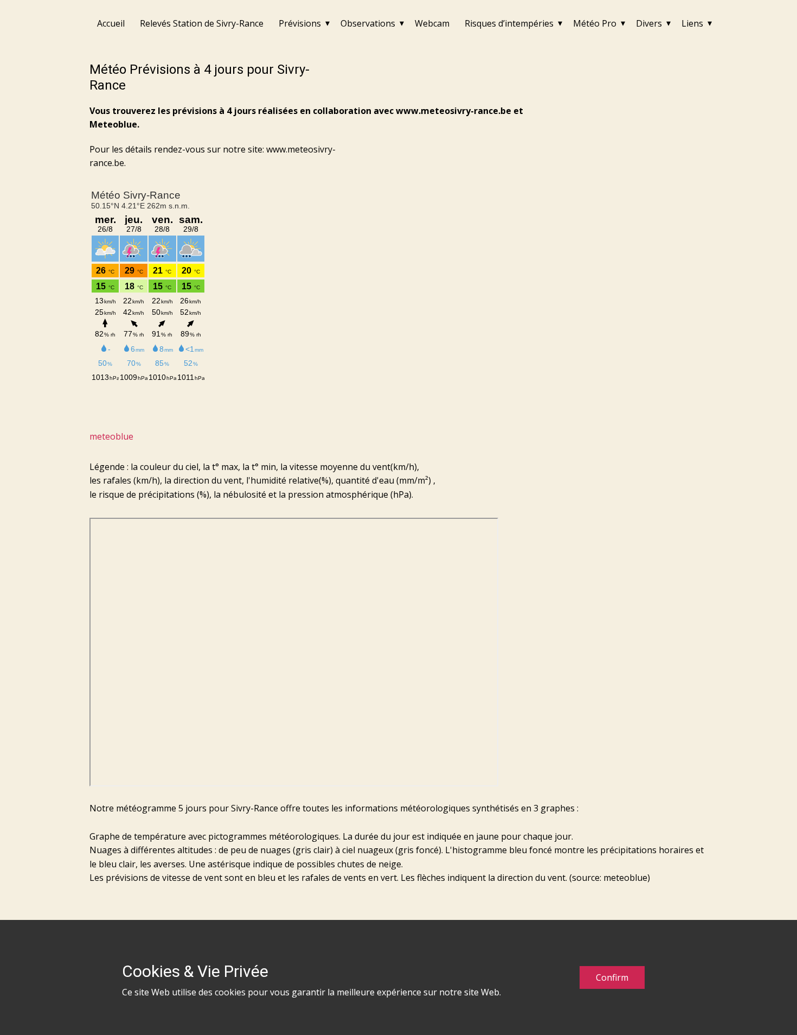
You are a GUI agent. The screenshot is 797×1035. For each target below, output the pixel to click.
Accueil (111, 23)
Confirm (612, 977)
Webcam (432, 23)
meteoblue (111, 436)
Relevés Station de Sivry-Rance (201, 23)
